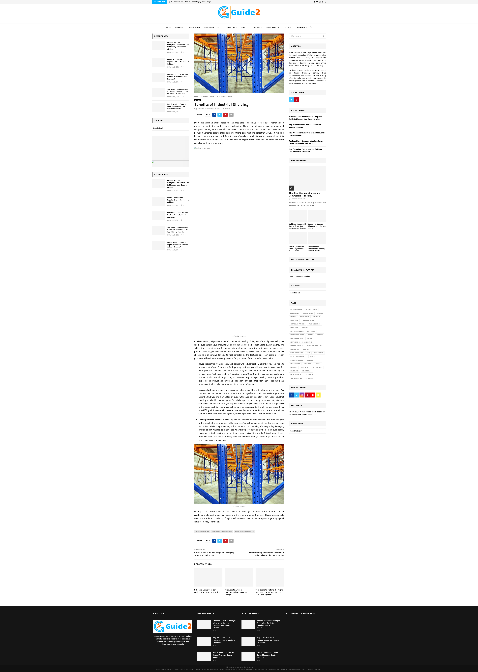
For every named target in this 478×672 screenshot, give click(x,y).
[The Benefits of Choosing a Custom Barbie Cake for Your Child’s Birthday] (158, 92)
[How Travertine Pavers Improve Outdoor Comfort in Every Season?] (158, 107)
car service (294, 320)
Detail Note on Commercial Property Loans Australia (316, 249)
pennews (310, 360)
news (308, 353)
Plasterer (307, 364)
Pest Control (295, 364)
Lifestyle (231, 27)
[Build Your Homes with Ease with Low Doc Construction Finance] (298, 216)
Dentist (305, 327)
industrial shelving (202, 531)
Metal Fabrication (296, 353)
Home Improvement (212, 27)
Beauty (244, 27)
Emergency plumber (297, 335)
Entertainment (273, 27)
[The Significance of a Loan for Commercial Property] (307, 178)
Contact (301, 27)
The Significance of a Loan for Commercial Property (305, 194)
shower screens (295, 374)
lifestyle (306, 349)
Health (288, 27)
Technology (194, 27)
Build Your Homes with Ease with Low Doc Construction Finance (297, 226)
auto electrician (311, 309)
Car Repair (316, 317)
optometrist (318, 353)
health (309, 338)
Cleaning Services (308, 320)
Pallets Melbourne (296, 360)
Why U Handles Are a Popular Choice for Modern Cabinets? (178, 61)
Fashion (256, 27)
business (293, 317)
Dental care (294, 327)
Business (179, 27)
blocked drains (307, 313)
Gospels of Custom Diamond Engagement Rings (192, 2)
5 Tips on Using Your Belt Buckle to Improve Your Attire (206, 591)
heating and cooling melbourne (301, 342)
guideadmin (200, 109)
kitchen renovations (314, 346)
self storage (306, 371)
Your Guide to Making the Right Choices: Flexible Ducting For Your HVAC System (269, 592)
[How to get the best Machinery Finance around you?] (298, 238)
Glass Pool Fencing (296, 338)
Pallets (312, 356)
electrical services (296, 331)
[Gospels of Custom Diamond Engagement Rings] (317, 216)
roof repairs (317, 367)
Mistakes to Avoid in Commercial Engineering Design (236, 592)
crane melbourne (314, 324)
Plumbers (293, 367)
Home (168, 27)
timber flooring (296, 378)
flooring (320, 335)
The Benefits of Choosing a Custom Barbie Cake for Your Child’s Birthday (177, 91)
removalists (305, 367)
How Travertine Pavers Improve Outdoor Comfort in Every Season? (177, 106)
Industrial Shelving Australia (222, 531)
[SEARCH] (323, 36)
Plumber (318, 364)
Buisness (320, 313)
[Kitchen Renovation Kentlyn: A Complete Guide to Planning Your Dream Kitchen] (158, 45)
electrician (311, 331)
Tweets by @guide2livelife (299, 276)
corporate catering (297, 324)
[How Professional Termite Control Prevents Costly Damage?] (158, 77)
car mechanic (304, 317)
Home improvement (296, 346)
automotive (294, 313)
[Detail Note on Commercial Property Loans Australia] (317, 238)
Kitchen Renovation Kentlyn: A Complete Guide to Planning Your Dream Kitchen (178, 45)
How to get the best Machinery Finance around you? (296, 249)
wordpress (309, 378)
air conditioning (296, 309)
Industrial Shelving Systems (244, 531)
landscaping (294, 349)
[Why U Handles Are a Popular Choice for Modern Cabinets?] (158, 62)
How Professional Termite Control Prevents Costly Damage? (177, 76)
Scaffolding (294, 371)
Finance (310, 335)
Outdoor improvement (298, 356)
